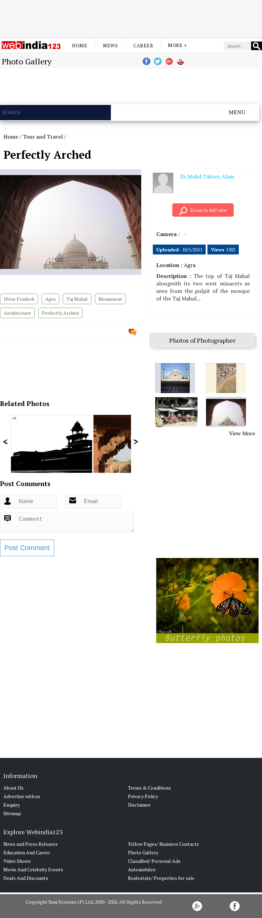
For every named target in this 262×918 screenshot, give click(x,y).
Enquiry (11, 805)
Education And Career (26, 852)
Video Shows (17, 861)
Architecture (17, 313)
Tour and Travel (43, 136)
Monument (110, 299)
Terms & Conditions (149, 787)
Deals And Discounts (25, 878)
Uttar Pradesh (19, 299)
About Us (13, 787)
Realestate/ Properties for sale (161, 878)
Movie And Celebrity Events (33, 869)
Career (143, 45)
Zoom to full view (208, 210)
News (110, 45)
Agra (50, 299)
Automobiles (142, 869)
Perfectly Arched (60, 313)
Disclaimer (139, 805)
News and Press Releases (30, 844)
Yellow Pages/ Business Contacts (163, 844)
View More (242, 433)
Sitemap (12, 813)
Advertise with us (21, 796)
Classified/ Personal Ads (154, 861)
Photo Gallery (143, 852)
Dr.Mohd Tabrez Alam (207, 176)
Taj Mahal (77, 299)
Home (79, 45)
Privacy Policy (143, 796)
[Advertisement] (131, 18)
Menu (237, 112)
